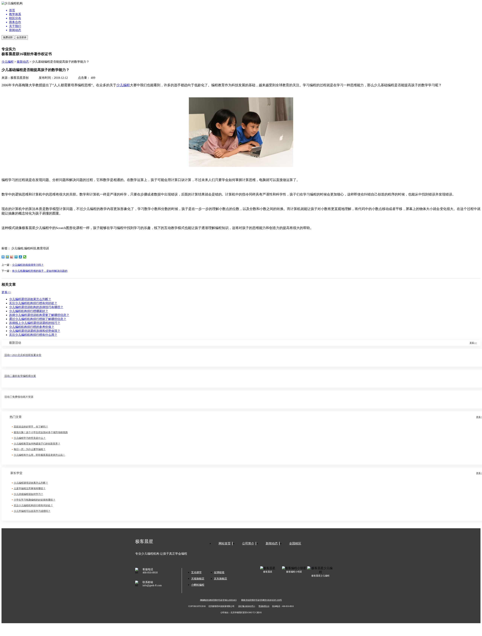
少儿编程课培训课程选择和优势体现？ (34, 330)
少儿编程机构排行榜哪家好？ (28, 311)
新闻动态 (272, 543)
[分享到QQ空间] (7, 256)
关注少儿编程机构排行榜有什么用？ (33, 334)
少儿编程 (8, 61)
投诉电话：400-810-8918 (283, 606)
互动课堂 (196, 572)
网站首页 (225, 543)
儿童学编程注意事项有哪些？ (30, 488)
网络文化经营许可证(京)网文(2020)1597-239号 (261, 600)
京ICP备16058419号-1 (246, 606)
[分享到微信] (24, 256)
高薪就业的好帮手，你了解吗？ (31, 426)
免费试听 (8, 37)
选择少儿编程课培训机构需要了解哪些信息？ (39, 315)
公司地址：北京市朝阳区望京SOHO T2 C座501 (241, 612)
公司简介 (248, 543)
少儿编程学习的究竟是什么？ (30, 438)
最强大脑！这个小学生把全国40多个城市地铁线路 (41, 432)
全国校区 (295, 543)
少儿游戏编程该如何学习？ (28, 494)
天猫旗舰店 (197, 578)
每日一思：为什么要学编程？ (30, 449)
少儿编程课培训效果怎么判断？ (30, 299)
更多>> (6, 292)
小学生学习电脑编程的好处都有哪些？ (34, 499)
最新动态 (23, 61)
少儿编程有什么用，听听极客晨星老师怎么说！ (39, 455)
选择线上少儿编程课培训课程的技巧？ (34, 322)
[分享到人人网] (20, 256)
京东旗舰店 (220, 578)
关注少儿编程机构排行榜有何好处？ (33, 303)
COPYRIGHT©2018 (197, 606)
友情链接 (219, 572)
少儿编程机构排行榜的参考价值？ (31, 326)
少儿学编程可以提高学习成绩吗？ (32, 511)
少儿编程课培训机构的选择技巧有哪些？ (36, 307)
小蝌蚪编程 (197, 584)
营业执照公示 (264, 606)
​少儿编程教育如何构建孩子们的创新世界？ (37, 443)
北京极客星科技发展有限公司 (221, 606)
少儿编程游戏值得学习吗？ (28, 264)
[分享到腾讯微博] (16, 256)
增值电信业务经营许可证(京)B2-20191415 (218, 600)
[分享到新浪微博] (11, 256)
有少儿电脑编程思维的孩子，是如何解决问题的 (39, 271)
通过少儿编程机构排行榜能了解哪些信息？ (37, 319)
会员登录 (21, 37)
